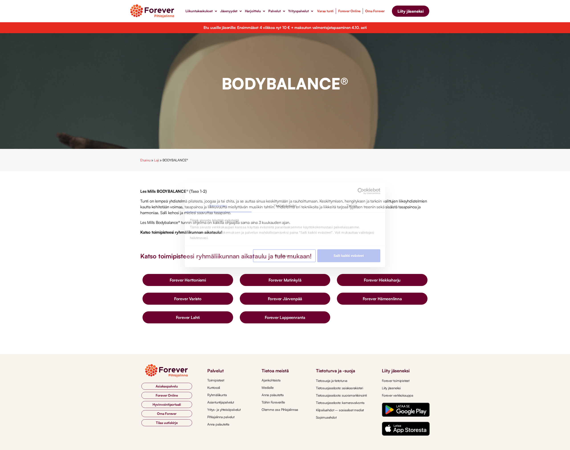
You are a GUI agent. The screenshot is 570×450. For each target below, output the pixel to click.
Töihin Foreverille (273, 402)
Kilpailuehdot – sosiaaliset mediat (340, 410)
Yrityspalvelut (298, 11)
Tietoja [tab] (351, 205)
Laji (156, 160)
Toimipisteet (215, 380)
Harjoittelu (253, 11)
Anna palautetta (218, 424)
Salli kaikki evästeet (349, 255)
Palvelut (274, 11)
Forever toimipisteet (395, 381)
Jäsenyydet (228, 11)
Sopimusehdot (326, 417)
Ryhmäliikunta (217, 395)
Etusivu (145, 160)
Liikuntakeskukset (198, 11)
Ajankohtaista (271, 380)
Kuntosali (213, 387)
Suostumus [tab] (218, 205)
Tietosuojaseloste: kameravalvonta (340, 403)
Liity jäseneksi (391, 388)
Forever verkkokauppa (397, 395)
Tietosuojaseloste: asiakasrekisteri (339, 388)
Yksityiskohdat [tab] (285, 205)
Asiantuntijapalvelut (220, 402)
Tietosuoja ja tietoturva (331, 381)
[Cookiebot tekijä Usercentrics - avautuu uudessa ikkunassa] (360, 191)
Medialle (267, 387)
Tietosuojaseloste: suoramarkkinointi (341, 395)
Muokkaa (282, 255)
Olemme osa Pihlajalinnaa (280, 409)
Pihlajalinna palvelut (220, 417)
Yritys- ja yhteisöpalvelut (224, 409)
